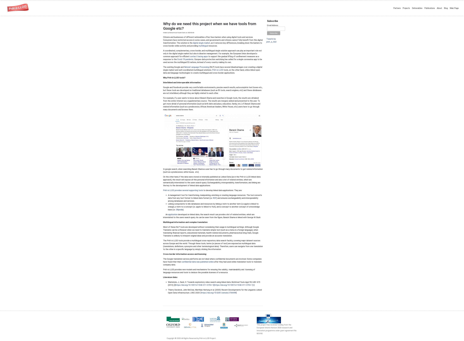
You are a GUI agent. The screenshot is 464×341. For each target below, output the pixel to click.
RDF (214, 198)
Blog (446, 8)
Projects (406, 8)
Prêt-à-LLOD (217, 70)
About (439, 8)
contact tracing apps (199, 56)
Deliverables (417, 8)
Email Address (272, 25)
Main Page (454, 8)
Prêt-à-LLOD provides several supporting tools (183, 190)
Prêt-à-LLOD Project (207, 338)
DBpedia (179, 210)
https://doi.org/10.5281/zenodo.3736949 (218, 293)
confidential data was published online (197, 262)
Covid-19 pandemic (185, 59)
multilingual (203, 46)
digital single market (201, 43)
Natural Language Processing (196, 67)
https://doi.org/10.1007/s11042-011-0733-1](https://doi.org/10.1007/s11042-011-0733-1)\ (214, 285)
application (173, 214)
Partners (397, 8)
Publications (429, 8)
